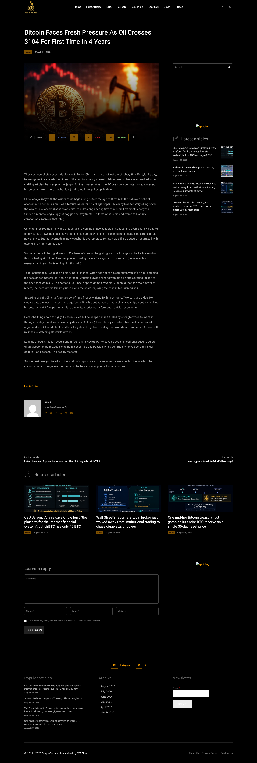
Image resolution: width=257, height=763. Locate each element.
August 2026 (108, 686)
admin (48, 402)
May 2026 (106, 701)
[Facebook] (56, 412)
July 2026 (106, 691)
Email (176, 687)
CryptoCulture (50, 753)
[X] (230, 7)
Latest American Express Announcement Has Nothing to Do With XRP (62, 461)
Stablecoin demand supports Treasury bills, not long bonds (193, 169)
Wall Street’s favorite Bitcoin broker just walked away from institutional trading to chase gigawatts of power (194, 187)
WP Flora (82, 753)
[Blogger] (46, 412)
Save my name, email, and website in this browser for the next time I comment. (65, 620)
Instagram (125, 665)
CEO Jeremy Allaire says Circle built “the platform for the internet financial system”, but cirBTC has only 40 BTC (194, 151)
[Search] (229, 67)
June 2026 (107, 696)
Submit (182, 703)
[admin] (32, 408)
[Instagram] (222, 7)
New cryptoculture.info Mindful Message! (210, 461)
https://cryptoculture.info (56, 407)
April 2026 (106, 707)
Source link (31, 386)
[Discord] (51, 412)
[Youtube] (71, 412)
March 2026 (107, 712)
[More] (133, 137)
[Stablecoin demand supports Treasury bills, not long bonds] (227, 171)
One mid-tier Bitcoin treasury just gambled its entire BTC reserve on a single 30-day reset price (192, 206)
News (28, 52)
